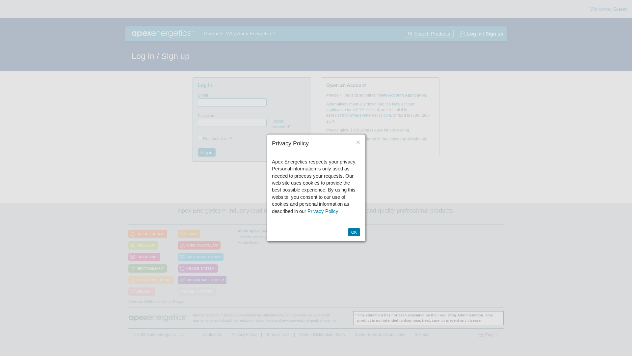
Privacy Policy (322, 211)
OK (354, 232)
